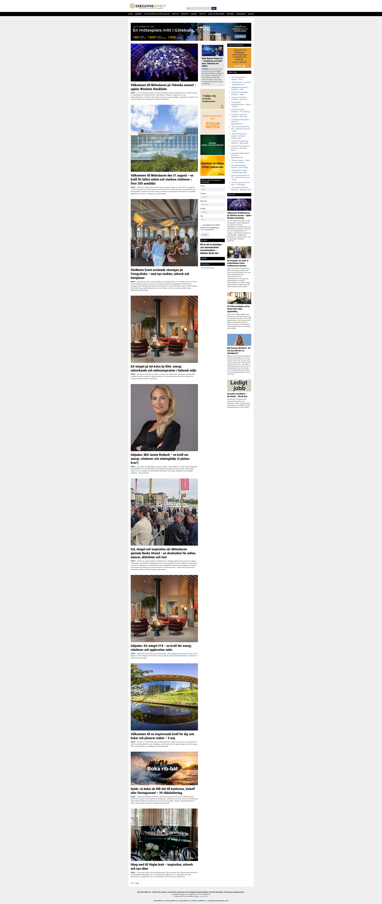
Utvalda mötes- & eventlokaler (157, 14)
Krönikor (185, 14)
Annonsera (242, 14)
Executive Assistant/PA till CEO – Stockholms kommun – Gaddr (240, 129)
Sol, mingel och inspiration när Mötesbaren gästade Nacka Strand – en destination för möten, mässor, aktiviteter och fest (163, 553)
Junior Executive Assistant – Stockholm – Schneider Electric (240, 148)
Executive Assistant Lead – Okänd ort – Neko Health (240, 142)
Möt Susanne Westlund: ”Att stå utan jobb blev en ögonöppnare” (238, 350)
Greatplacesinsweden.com (218, 901)
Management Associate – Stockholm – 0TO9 (240, 88)
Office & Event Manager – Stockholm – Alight (240, 93)
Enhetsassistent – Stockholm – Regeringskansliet (241, 83)
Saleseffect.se (185, 901)
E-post (202, 186)
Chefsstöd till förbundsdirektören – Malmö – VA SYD (241, 104)
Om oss (251, 14)
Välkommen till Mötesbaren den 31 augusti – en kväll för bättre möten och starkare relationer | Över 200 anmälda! (162, 179)
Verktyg (203, 14)
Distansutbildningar (208, 268)
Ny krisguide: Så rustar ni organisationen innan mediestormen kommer (237, 263)
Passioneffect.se (172, 901)
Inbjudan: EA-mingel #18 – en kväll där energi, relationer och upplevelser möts (161, 648)
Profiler (176, 14)
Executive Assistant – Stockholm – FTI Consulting (240, 110)
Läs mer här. (204, 896)
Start (131, 14)
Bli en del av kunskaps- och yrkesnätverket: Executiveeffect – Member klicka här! (211, 249)
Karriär (194, 14)
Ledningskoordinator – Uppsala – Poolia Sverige (239, 166)
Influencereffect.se (198, 901)
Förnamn (203, 193)
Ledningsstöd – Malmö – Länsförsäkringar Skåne (239, 171)
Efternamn (203, 201)
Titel (201, 216)
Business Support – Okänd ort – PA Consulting (240, 161)
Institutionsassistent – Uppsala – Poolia (239, 78)
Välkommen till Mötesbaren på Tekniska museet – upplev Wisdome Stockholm (163, 87)
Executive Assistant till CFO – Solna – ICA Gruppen (241, 183)
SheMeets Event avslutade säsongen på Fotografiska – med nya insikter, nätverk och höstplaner (160, 274)
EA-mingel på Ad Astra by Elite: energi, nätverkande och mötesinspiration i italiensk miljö (163, 368)
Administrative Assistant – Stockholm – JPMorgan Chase (241, 188)
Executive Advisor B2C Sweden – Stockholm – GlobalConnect (239, 136)
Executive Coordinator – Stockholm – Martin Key (239, 98)
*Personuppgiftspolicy (207, 229)
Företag (202, 208)
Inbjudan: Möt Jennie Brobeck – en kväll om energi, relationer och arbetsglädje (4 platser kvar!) (160, 459)
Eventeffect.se (159, 901)
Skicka (205, 234)
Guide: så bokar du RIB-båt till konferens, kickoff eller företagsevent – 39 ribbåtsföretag (163, 791)
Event (133, 93)
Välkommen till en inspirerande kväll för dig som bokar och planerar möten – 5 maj (162, 736)
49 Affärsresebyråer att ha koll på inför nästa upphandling (238, 309)
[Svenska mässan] (191, 40)
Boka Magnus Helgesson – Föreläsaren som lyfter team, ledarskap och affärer (212, 62)
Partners (231, 14)
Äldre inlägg (135, 883)
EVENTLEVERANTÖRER (217, 14)
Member (139, 14)
